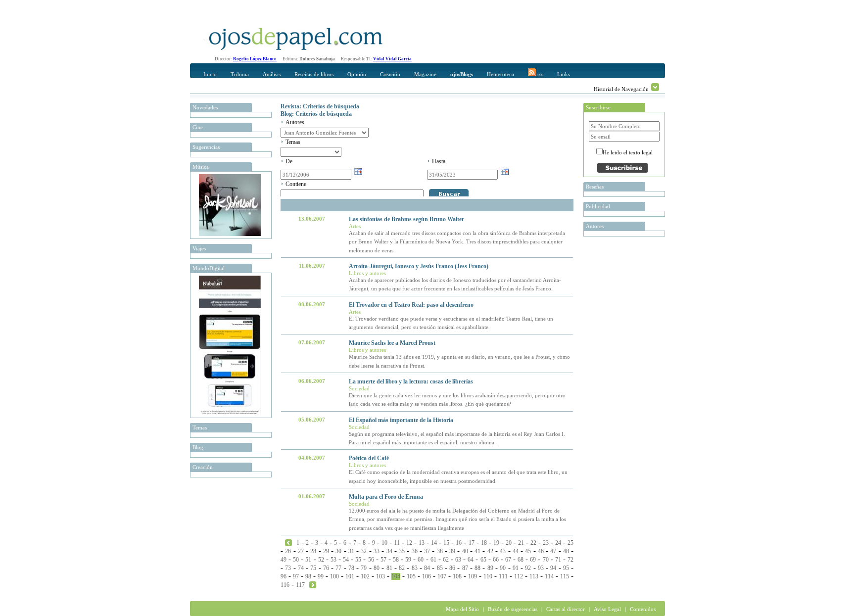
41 (477, 551)
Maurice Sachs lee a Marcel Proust (392, 342)
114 (549, 576)
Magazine (425, 74)
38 (440, 551)
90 (503, 568)
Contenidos (643, 609)
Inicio (210, 74)
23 (546, 542)
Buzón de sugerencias (512, 609)
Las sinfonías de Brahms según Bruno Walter (406, 219)
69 (533, 559)
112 (518, 576)
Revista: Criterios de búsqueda (320, 106)
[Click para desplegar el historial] (655, 87)
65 (483, 559)
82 (402, 568)
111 (503, 576)
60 (421, 559)
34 (389, 551)
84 (427, 568)
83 (415, 568)
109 (472, 576)
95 (566, 568)
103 (380, 576)
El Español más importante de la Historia (401, 420)
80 (377, 568)
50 (296, 559)
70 (546, 559)
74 (301, 568)
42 (490, 551)
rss (539, 74)
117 (300, 584)
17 (472, 542)
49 (283, 559)
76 (326, 568)
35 (402, 551)
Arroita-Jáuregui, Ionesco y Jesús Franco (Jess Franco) (418, 266)
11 (397, 542)
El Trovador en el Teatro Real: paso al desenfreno (411, 304)
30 (338, 551)
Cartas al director (565, 609)
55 (358, 559)
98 (308, 576)
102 (365, 576)
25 (570, 542)
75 (313, 568)
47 (553, 551)
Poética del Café (369, 458)
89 (490, 568)
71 (558, 559)
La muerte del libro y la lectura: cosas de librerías (411, 381)
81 (389, 568)
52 (321, 559)
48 (566, 551)
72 (570, 559)
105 (411, 576)
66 (496, 559)
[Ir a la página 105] (313, 584)
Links (563, 74)
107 (441, 576)
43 (503, 551)
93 (541, 568)
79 (364, 568)
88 (477, 568)
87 (465, 568)
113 (533, 576)
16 (459, 542)
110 (487, 576)
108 (457, 576)
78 (351, 568)
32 (364, 551)
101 (349, 576)
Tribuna (240, 74)
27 (301, 551)
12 (409, 542)
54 (346, 559)
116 (285, 584)
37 (427, 551)
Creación (390, 74)
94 (553, 568)
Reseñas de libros (313, 74)
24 (558, 542)
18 (484, 542)
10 (384, 542)
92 (528, 568)
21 (521, 542)
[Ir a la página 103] (288, 542)
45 (528, 551)
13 (422, 542)
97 (296, 576)
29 (326, 551)
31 (351, 551)
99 (321, 576)
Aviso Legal (607, 609)
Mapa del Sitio (462, 609)
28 (313, 551)
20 (509, 542)
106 (426, 576)
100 (334, 576)
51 (308, 559)
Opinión (356, 74)
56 (371, 559)
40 (465, 551)
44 (516, 551)
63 (458, 559)
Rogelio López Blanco (255, 58)
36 (415, 551)
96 (283, 576)
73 (288, 568)
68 (520, 559)
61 (433, 559)
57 (383, 559)
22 (533, 542)
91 (516, 568)
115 (564, 576)
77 (338, 568)
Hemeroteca (500, 74)
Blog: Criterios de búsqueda (316, 113)
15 (446, 542)
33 (377, 551)
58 (396, 559)
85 (440, 568)
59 (408, 559)
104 (395, 576)
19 (496, 542)
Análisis (272, 74)
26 (288, 551)
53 (333, 559)
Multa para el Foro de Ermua (386, 496)
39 (452, 551)
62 (446, 559)
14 (434, 542)
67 (508, 559)
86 (452, 568)
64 (471, 559)
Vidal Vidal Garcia (392, 58)
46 (541, 551)
